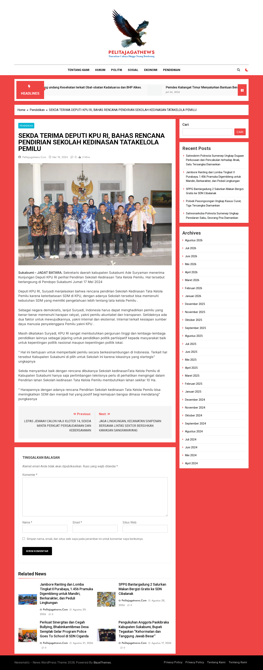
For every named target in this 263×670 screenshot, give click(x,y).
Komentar (29, 475)
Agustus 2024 (194, 431)
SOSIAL (133, 70)
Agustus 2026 (194, 240)
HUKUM (100, 70)
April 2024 (191, 463)
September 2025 (195, 328)
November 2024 (195, 407)
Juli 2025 (190, 344)
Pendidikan (26, 125)
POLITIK (116, 70)
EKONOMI (150, 70)
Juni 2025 (191, 352)
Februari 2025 (193, 383)
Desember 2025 (195, 304)
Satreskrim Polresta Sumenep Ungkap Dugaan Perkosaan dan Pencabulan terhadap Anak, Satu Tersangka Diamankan (215, 160)
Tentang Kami (216, 662)
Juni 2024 (191, 447)
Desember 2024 (195, 399)
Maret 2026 (192, 280)
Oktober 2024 (193, 415)
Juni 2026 (191, 256)
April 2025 (191, 368)
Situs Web (130, 522)
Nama (27, 522)
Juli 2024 (190, 439)
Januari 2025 (193, 392)
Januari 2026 (193, 296)
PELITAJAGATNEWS (131, 52)
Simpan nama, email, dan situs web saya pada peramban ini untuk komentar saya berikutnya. (85, 539)
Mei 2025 (190, 360)
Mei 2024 (190, 455)
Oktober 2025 (193, 320)
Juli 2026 (190, 248)
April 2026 (191, 272)
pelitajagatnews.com (34, 157)
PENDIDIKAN (171, 70)
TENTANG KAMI (78, 70)
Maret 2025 (192, 376)
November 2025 (195, 312)
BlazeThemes (102, 662)
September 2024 (195, 423)
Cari (185, 124)
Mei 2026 (190, 264)
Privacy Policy (173, 662)
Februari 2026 (193, 288)
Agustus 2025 (194, 336)
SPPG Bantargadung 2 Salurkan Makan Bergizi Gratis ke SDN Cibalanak (142, 589)
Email (77, 522)
